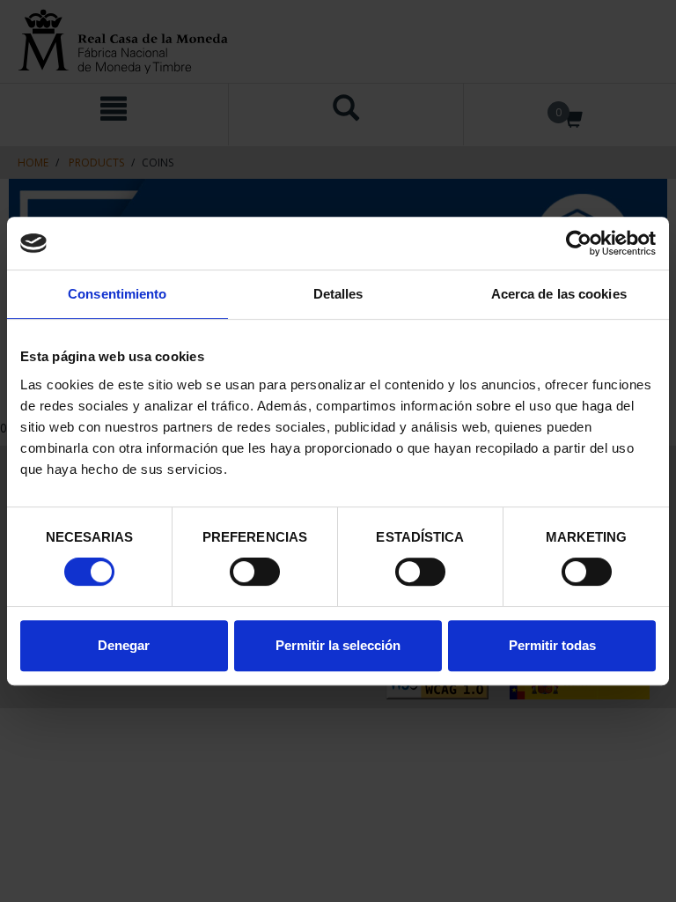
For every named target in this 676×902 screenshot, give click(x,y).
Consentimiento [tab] (117, 293)
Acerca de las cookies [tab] (559, 293)
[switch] (255, 572)
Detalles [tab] (338, 293)
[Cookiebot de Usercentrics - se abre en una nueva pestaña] (579, 243)
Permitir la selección (338, 645)
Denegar (124, 645)
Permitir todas (552, 645)
